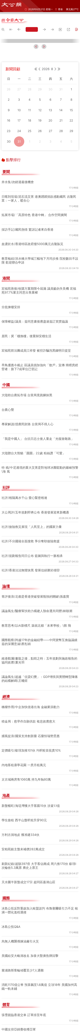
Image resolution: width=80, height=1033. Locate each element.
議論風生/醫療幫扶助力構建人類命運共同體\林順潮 (37, 954)
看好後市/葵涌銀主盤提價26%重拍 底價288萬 (40, 443)
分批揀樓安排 (17, 504)
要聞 (6, 515)
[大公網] (11, 4)
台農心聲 (8, 753)
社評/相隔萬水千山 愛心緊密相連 (31, 480)
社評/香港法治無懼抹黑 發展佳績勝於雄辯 (31, 914)
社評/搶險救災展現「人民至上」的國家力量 (32, 870)
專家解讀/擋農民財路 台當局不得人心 (28, 767)
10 (4, 504)
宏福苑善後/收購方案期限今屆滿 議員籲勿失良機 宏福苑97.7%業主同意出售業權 (42, 495)
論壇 (6, 930)
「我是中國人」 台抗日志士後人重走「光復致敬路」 (38, 782)
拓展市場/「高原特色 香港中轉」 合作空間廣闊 (34, 558)
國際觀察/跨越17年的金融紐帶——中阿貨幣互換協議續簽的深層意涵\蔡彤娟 (40, 985)
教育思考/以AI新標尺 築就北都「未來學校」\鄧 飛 (37, 969)
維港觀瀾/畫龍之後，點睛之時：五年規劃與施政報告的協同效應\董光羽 (40, 1003)
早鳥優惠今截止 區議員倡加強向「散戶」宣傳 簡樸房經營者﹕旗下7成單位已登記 (40, 710)
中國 (6, 728)
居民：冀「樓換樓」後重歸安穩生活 (26, 679)
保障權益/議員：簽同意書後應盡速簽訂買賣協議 (35, 665)
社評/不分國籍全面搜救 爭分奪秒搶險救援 (31, 885)
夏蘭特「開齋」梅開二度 (25, 467)
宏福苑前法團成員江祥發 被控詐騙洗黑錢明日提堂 (36, 694)
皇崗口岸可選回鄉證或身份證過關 (31, 450)
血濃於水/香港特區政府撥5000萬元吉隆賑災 (33, 587)
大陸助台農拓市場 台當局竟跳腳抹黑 (27, 738)
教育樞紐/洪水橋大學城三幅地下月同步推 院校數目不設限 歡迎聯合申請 (42, 458)
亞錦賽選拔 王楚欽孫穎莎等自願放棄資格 (37, 437)
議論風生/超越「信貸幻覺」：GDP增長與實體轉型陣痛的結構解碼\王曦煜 (40, 1022)
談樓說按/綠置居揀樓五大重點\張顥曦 (34, 474)
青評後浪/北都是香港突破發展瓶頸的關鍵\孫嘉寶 (36, 940)
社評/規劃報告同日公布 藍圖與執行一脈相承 (32, 899)
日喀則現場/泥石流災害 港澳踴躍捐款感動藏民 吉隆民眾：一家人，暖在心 (39, 542)
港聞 (6, 622)
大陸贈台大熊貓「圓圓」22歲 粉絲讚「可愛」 (33, 796)
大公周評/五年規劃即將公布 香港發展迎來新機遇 (35, 855)
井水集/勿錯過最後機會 (24, 487)
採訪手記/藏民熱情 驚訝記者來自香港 (28, 573)
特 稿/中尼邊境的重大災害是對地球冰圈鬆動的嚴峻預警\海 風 (39, 813)
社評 (6, 831)
